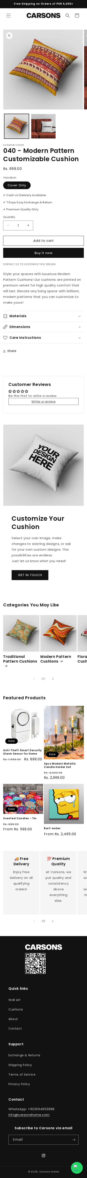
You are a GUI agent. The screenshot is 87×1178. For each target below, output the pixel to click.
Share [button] (11, 351)
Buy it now (44, 253)
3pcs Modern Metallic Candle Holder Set (60, 765)
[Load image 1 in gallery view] (16, 126)
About (13, 1019)
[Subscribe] (73, 1140)
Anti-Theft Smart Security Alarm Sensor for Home (22, 752)
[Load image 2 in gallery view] (43, 126)
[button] (8, 15)
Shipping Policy (20, 1065)
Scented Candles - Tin (20, 818)
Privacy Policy (19, 1084)
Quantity (9, 217)
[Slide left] (34, 679)
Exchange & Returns (24, 1055)
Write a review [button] (43, 401)
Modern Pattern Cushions (55, 659)
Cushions (15, 1009)
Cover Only (17, 185)
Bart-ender (52, 828)
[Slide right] (52, 679)
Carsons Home (49, 1171)
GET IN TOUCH (30, 575)
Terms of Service (22, 1074)
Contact (15, 1028)
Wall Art (14, 1000)
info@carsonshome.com (29, 1114)
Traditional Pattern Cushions (20, 659)
